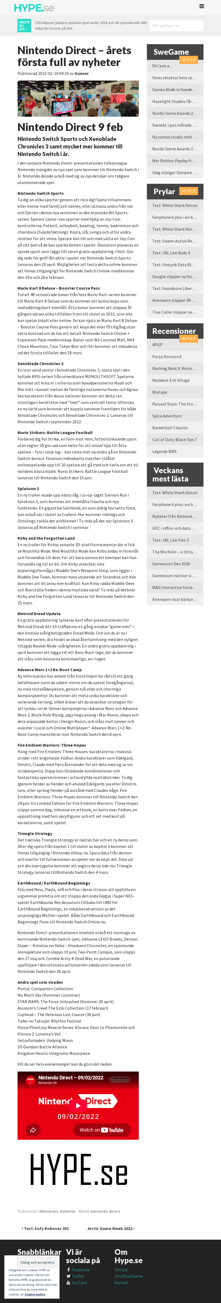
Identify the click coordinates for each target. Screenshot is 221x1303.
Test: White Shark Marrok (175, 229)
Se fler (188, 59)
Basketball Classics (170, 427)
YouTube (79, 1282)
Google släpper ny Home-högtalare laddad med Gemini (177, 276)
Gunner (81, 73)
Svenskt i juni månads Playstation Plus (177, 125)
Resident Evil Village (171, 380)
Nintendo (49, 1211)
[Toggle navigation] (202, 6)
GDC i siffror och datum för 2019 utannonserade (177, 528)
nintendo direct (105, 1211)
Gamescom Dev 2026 (171, 563)
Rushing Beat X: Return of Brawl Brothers (177, 368)
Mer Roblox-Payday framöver (177, 160)
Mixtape (159, 392)
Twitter (77, 1276)
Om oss (121, 1269)
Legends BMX (164, 451)
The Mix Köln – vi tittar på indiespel (177, 552)
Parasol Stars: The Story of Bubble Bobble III (177, 404)
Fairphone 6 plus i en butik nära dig (177, 217)
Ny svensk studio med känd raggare (177, 137)
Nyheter (68, 1211)
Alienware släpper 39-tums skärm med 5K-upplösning (177, 300)
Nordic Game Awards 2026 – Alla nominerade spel (177, 148)
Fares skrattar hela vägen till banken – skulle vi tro (177, 77)
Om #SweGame (129, 1276)
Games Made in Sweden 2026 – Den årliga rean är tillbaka (177, 89)
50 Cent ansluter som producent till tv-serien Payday (165, 65)
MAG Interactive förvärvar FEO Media (177, 587)
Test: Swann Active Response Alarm (177, 241)
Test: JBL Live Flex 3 (170, 540)
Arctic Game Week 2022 (110, 1228)
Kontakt (121, 1282)
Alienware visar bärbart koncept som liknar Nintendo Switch (177, 599)
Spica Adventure (167, 415)
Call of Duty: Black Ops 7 (174, 439)
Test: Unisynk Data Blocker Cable (177, 264)
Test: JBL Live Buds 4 (171, 252)
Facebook (80, 1269)
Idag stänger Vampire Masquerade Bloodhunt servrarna (177, 172)
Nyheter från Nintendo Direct (177, 516)
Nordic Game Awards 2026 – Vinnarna (177, 113)
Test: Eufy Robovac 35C (46, 1228)
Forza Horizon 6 (167, 356)
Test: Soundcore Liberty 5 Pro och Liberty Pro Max (177, 288)
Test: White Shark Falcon (175, 205)
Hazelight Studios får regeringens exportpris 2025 (177, 101)
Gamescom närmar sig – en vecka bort (177, 575)
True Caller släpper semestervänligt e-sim (177, 312)
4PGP (157, 344)
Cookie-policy (35, 1294)
